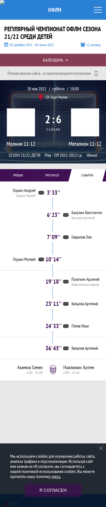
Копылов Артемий (83, 218)
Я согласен (53, 490)
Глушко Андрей (24, 190)
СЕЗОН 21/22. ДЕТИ (24, 155)
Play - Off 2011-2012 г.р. (64, 155)
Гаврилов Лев (82, 237)
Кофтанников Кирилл (85, 285)
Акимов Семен (30, 367)
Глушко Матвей (26, 196)
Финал (92, 155)
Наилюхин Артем (78, 367)
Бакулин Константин (87, 212)
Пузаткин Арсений (85, 279)
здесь (55, 476)
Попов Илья (80, 326)
